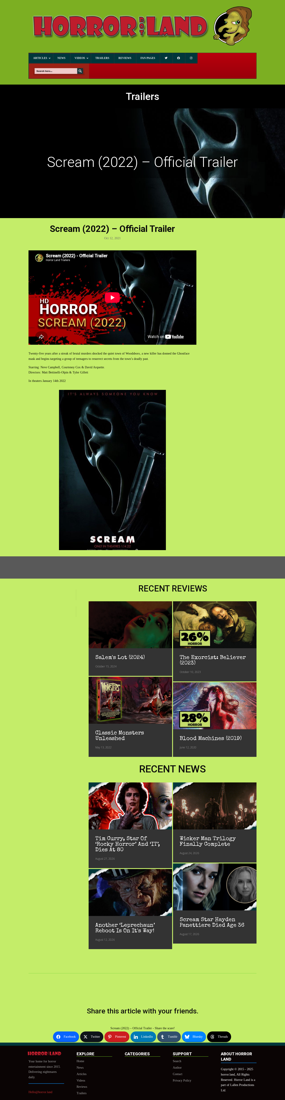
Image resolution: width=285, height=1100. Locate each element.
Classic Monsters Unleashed (119, 735)
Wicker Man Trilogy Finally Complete (208, 841)
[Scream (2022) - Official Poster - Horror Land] (112, 549)
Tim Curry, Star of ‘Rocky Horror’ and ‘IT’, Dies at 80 (127, 844)
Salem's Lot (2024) (120, 657)
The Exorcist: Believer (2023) (213, 660)
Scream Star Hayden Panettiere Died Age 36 (212, 922)
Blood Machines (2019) (211, 738)
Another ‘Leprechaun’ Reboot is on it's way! (125, 928)
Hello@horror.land (40, 1092)
